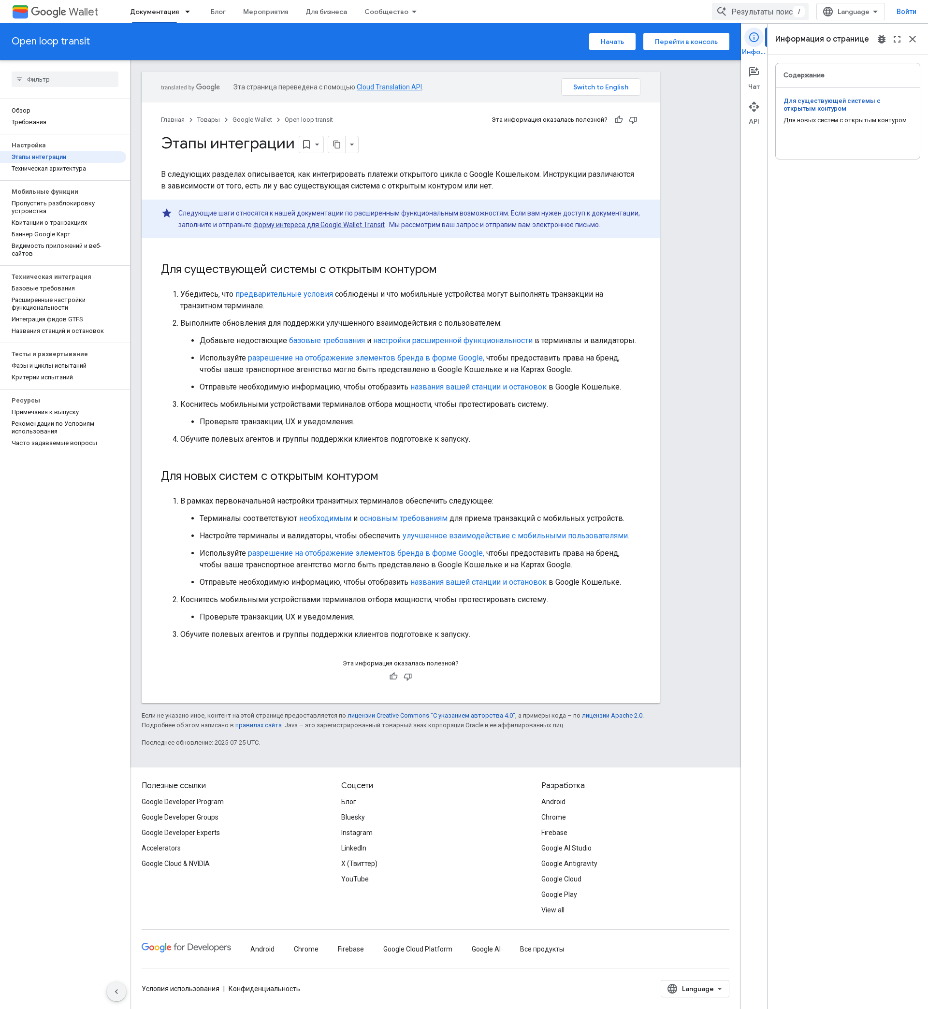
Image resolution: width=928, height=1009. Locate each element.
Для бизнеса (326, 11)
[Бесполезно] (633, 120)
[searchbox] (65, 79)
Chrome (553, 817)
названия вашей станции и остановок (478, 386)
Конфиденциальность (264, 989)
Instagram (357, 832)
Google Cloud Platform (417, 949)
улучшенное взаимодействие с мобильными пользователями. (516, 535)
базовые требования (327, 340)
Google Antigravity (569, 863)
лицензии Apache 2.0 (612, 715)
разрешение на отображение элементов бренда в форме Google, (366, 357)
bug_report (881, 39)
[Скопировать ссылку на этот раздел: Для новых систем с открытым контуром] (388, 477)
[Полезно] (618, 120)
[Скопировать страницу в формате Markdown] (337, 144)
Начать (612, 41)
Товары (208, 119)
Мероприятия (265, 11)
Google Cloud (561, 879)
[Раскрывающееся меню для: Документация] (190, 11)
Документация (154, 11)
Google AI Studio (566, 848)
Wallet (83, 11)
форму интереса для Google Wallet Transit (319, 225)
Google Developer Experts (181, 832)
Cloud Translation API (389, 87)
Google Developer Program (183, 802)
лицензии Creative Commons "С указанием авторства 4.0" (431, 715)
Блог (218, 11)
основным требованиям (404, 518)
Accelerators (161, 848)
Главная (173, 119)
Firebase (554, 832)
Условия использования (180, 989)
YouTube (355, 879)
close (912, 39)
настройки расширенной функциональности (453, 340)
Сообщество (386, 11)
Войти (906, 11)
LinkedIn (353, 848)
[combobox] (760, 11)
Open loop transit (51, 41)
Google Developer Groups (180, 817)
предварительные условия (284, 294)
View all (553, 910)
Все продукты (542, 949)
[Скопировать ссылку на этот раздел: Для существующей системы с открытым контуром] (446, 270)
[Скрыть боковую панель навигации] (116, 991)
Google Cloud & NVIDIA (176, 863)
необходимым (325, 518)
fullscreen (897, 39)
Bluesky (353, 817)
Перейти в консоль (686, 41)
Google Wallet (252, 119)
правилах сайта (258, 725)
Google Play (559, 894)
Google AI (486, 949)
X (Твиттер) (359, 863)
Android (553, 802)
